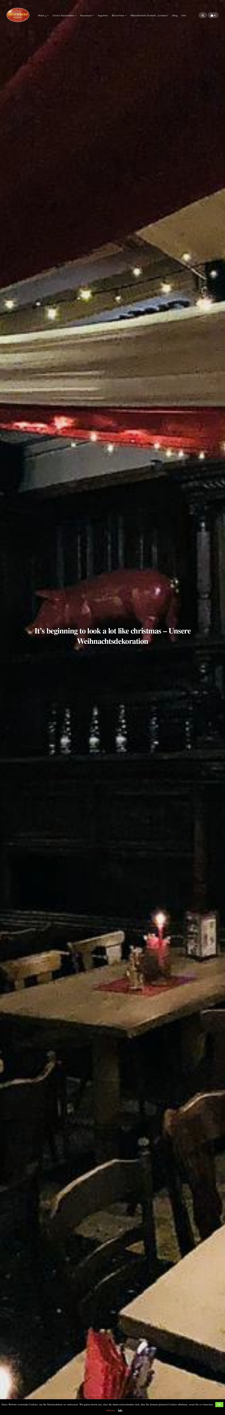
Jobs (183, 15)
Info (120, 1410)
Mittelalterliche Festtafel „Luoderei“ (149, 15)
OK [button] (219, 1404)
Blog (174, 15)
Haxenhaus (18, 15)
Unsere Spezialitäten (63, 15)
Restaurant (86, 15)
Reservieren (118, 15)
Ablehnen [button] (110, 1410)
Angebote (103, 15)
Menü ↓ (42, 15)
